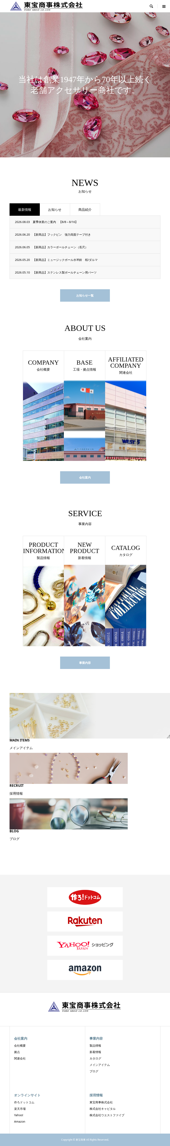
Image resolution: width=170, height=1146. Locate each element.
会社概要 (20, 1045)
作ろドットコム (24, 1102)
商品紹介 (85, 209)
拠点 (17, 1052)
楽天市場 (20, 1109)
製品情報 (95, 1045)
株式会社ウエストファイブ (107, 1115)
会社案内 (85, 477)
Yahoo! (18, 1115)
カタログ (95, 1058)
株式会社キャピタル (103, 1109)
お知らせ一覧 (85, 295)
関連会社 (20, 1058)
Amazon (19, 1121)
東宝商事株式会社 (101, 1102)
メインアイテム (100, 1065)
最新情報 (24, 209)
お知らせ (54, 209)
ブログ (94, 1071)
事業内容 (85, 663)
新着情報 (95, 1052)
